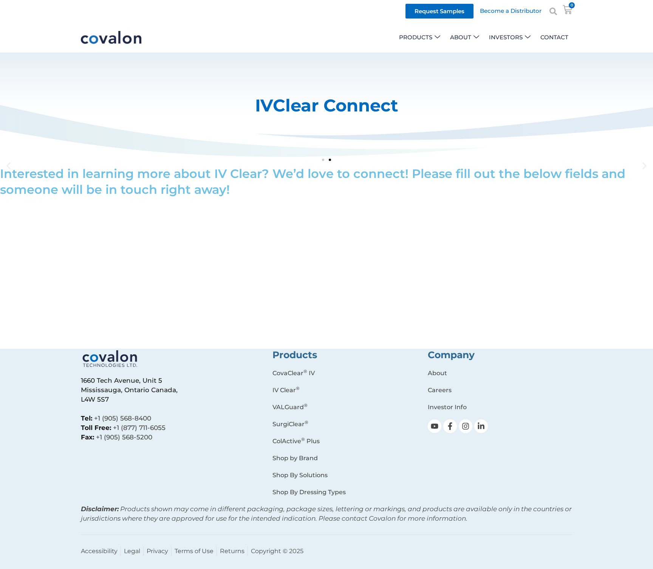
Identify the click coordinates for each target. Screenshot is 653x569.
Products (415, 37)
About (460, 37)
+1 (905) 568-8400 (122, 418)
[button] (8, 166)
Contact (554, 37)
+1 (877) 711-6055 (139, 427)
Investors (506, 37)
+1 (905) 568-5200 (124, 437)
